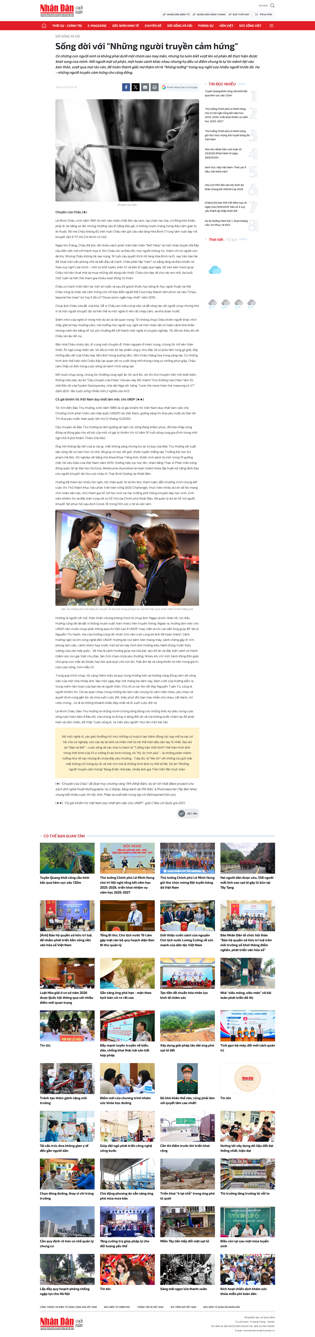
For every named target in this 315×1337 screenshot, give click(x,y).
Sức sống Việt (250, 25)
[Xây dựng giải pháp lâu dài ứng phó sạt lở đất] (187, 1025)
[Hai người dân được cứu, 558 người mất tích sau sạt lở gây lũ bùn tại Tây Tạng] (247, 858)
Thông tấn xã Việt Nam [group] (150, 1307)
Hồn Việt (226, 25)
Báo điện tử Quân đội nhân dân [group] (221, 1307)
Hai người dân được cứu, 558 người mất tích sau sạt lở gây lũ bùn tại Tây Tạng (246, 882)
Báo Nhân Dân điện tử (61, 1324)
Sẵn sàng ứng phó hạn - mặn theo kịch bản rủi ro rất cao (125, 995)
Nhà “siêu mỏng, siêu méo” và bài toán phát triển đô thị (245, 995)
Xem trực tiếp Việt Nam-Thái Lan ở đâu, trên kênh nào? (225, 169)
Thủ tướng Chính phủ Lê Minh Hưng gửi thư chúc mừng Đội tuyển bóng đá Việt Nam (227, 135)
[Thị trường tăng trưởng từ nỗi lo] (247, 1174)
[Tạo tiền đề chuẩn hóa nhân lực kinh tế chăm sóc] (187, 973)
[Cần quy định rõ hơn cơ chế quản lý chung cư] (67, 1221)
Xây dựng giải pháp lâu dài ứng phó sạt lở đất (187, 1047)
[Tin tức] (67, 1025)
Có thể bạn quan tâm (64, 836)
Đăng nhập (266, 14)
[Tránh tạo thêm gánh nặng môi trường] (67, 1078)
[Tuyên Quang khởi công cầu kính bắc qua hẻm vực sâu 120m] (67, 858)
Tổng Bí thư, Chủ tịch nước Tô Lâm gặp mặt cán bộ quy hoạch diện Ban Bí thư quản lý (127, 940)
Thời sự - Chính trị (67, 25)
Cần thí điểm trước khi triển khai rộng (185, 1148)
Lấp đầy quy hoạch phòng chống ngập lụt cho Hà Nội (65, 1291)
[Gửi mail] (145, 87)
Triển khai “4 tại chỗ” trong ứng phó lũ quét (187, 1195)
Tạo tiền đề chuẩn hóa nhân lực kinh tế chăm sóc (184, 995)
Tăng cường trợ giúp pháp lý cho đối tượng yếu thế (124, 1243)
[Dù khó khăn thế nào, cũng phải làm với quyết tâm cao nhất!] (187, 1078)
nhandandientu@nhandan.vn (259, 1330)
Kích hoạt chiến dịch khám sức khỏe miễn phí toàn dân (243, 1291)
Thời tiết (216, 239)
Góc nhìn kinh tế (125, 25)
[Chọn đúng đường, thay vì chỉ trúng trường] (67, 1174)
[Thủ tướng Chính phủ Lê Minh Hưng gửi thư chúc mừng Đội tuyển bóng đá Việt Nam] (187, 858)
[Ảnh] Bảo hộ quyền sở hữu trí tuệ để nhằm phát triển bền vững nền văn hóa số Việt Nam (66, 940)
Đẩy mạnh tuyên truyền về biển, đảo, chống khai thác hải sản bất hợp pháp (124, 1050)
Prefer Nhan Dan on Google (182, 87)
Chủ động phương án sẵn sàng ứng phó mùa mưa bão (126, 1195)
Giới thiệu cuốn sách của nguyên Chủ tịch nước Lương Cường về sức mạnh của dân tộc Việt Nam (186, 940)
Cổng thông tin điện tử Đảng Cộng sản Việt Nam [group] (68, 1307)
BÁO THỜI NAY (241, 14)
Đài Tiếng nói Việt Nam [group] (183, 1307)
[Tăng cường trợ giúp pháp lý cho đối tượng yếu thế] (127, 1221)
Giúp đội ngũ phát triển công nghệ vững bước (126, 1148)
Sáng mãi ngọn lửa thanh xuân (183, 1289)
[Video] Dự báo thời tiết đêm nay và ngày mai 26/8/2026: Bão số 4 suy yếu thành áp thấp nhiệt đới (226, 207)
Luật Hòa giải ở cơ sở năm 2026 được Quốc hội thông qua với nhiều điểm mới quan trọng (66, 997)
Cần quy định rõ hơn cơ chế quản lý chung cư (67, 1243)
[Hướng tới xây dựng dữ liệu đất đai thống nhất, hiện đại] (247, 1126)
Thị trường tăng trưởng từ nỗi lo (245, 1193)
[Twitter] (136, 87)
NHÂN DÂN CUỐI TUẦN (61, 10)
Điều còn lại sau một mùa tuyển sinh (244, 1243)
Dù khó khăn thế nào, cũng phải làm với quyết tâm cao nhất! (187, 1100)
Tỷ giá (232, 239)
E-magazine (97, 25)
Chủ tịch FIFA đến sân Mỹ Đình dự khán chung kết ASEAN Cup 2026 (224, 187)
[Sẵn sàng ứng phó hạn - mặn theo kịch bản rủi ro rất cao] (127, 973)
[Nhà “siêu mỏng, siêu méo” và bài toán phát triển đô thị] (247, 973)
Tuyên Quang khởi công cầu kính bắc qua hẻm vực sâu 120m (226, 93)
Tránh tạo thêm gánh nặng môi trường (63, 1100)
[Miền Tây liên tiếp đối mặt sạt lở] (187, 1221)
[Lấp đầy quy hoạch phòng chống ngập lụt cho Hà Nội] (67, 1269)
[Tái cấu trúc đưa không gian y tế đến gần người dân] (67, 1126)
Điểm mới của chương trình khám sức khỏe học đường (125, 1100)
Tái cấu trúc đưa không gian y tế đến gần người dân (64, 1148)
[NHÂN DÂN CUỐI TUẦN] (44, 25)
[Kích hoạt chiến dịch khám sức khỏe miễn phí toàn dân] (247, 1269)
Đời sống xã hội (179, 25)
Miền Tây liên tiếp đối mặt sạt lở (184, 1241)
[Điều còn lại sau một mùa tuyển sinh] (247, 1221)
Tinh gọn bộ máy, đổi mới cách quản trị (247, 1047)
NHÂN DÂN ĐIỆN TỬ (178, 14)
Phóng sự (206, 25)
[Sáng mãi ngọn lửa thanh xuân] (187, 1269)
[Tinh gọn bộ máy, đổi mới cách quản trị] (247, 1025)
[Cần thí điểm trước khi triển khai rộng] (187, 1126)
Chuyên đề (153, 25)
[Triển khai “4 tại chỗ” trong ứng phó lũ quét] (187, 1174)
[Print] (155, 87)
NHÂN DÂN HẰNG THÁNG (211, 14)
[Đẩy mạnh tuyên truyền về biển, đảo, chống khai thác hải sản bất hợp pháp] (127, 1025)
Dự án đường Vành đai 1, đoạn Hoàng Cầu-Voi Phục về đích (226, 223)
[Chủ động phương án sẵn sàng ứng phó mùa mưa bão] (127, 1174)
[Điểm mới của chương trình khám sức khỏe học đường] (127, 1078)
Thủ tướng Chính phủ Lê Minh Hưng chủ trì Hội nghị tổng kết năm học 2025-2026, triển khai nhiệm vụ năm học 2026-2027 (226, 115)
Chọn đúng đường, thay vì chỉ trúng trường (67, 1195)
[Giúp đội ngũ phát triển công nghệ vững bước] (127, 1126)
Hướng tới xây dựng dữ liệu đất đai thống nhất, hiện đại (246, 1148)
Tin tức (45, 1045)
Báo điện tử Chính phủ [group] (117, 1307)
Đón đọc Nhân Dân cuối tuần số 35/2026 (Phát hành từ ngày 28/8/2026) (223, 153)
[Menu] (271, 25)
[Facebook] (126, 87)
